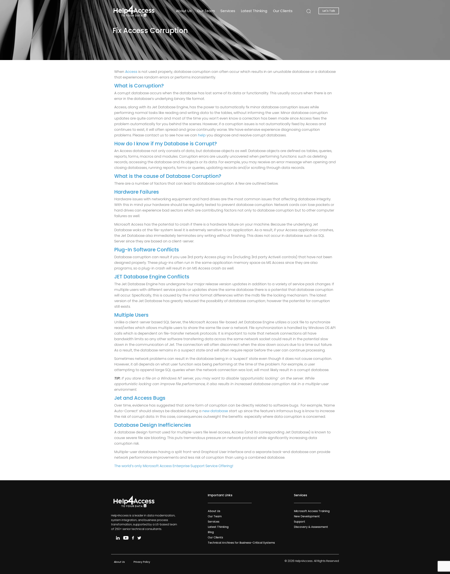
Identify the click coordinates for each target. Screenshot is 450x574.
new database (215, 410)
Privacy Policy (142, 562)
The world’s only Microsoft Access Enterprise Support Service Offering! (173, 465)
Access (131, 71)
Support (299, 522)
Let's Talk (328, 11)
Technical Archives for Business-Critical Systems (241, 543)
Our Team (206, 10)
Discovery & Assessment (311, 527)
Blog (211, 532)
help (202, 135)
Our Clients (282, 10)
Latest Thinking (254, 10)
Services (227, 10)
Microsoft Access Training (312, 511)
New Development (307, 516)
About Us (184, 10)
